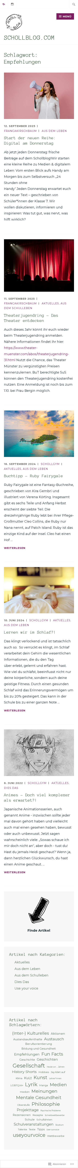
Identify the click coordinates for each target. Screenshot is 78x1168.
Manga (43, 1085)
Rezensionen (22, 1115)
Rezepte (37, 1115)
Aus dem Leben (54, 131)
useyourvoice (29, 1135)
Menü (67, 16)
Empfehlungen (27, 1054)
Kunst (40, 1077)
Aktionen (58, 1033)
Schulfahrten (44, 1119)
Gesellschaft (29, 1065)
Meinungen (44, 1091)
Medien (58, 1084)
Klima (19, 1078)
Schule (30, 1119)
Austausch (54, 1039)
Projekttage (28, 1110)
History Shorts (24, 1072)
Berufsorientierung (38, 1044)
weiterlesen (14, 548)
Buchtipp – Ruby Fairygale (33, 476)
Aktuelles (50, 303)
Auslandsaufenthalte (27, 1039)
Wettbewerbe (55, 1135)
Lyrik (31, 1084)
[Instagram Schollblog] (12, 4)
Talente (22, 1129)
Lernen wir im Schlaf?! (30, 632)
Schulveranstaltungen (34, 1124)
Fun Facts (52, 1054)
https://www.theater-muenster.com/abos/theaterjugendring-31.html (36, 354)
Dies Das (11, 788)
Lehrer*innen (55, 1078)
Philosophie (46, 1104)
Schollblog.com (29, 37)
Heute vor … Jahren (56, 1067)
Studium (59, 1125)
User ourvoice (52, 1129)
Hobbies (43, 1072)
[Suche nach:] (74, 4)
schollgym (50, 464)
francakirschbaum (20, 131)
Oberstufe (23, 1104)
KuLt (28, 1078)
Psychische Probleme (50, 1110)
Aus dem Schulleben (31, 975)
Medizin (25, 1091)
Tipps (41, 1129)
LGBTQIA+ (16, 1085)
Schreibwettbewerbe (54, 1115)
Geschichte (27, 1059)
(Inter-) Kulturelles (30, 1033)
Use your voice (26, 988)
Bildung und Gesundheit (38, 1048)
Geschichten (47, 1059)
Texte (32, 1129)
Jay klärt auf (58, 1072)
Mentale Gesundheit (38, 1097)
